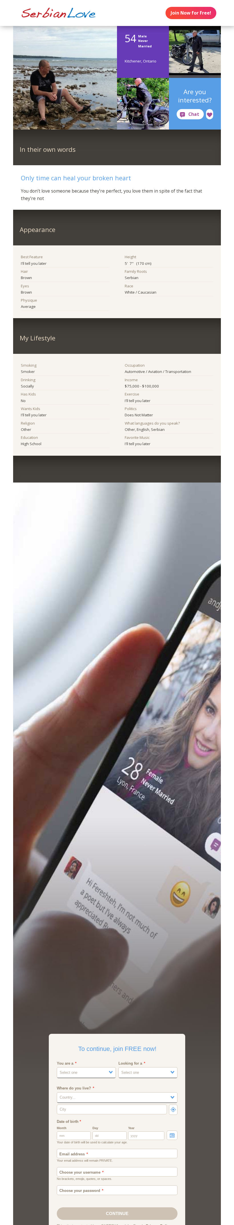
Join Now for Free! (191, 13)
